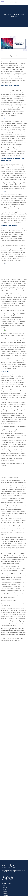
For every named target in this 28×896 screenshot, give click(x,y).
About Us (5, 887)
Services (5, 891)
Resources (5, 893)
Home (4, 885)
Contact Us (5, 895)
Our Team (5, 889)
